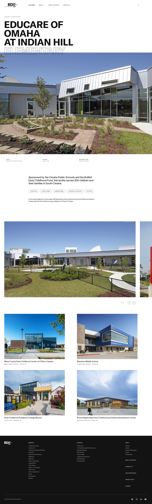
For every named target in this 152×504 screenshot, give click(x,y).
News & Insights (53, 5)
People (127, 452)
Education (89, 191)
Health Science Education (35, 454)
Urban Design (31, 476)
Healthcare (31, 456)
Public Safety (31, 465)
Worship (30, 478)
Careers (127, 445)
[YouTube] (145, 499)
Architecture (16, 17)
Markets (31, 443)
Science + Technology (34, 467)
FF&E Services (80, 452)
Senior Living (31, 469)
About (41, 5)
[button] (44, 5)
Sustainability (128, 454)
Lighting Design (59, 191)
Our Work (31, 5)
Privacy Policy (129, 479)
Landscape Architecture (75, 191)
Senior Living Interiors (34, 471)
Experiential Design (82, 450)
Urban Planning (81, 461)
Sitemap (127, 486)
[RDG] (10, 5)
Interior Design (46, 191)
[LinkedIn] (141, 499)
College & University (33, 445)
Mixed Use (31, 458)
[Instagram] (136, 499)
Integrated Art (32, 463)
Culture (127, 448)
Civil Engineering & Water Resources (86, 448)
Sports (30, 474)
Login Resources (130, 473)
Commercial (31, 448)
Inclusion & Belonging (130, 450)
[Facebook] (132, 499)
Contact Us (66, 5)
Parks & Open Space (33, 461)
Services (80, 443)
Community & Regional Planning (36, 450)
